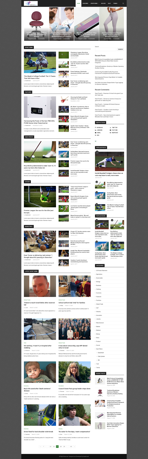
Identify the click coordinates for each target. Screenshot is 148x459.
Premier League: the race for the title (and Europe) (80, 161)
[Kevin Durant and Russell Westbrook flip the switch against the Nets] (64, 243)
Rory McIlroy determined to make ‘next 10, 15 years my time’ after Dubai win (80, 63)
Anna (26, 393)
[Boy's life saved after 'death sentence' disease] (40, 372)
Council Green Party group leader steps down (74, 389)
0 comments (41, 38)
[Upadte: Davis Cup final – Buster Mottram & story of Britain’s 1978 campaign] (64, 128)
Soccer (103, 3)
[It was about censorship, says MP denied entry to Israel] (75, 329)
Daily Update (101, 356)
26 (54, 446)
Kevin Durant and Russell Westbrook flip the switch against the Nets (80, 242)
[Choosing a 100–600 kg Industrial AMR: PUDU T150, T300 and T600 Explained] (111, 24)
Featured (85, 3)
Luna (26, 307)
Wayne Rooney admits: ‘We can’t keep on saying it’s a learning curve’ (81, 216)
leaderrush (28, 80)
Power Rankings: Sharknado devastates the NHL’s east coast (80, 72)
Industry (98, 311)
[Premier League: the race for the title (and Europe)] (64, 163)
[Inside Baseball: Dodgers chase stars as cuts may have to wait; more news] (64, 173)
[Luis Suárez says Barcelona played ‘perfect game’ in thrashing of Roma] (64, 208)
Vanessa (62, 350)
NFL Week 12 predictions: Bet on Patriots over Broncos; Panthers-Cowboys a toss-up (80, 108)
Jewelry (98, 319)
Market (98, 326)
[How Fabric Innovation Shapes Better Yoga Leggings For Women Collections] (86, 24)
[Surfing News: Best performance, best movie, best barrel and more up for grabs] (64, 154)
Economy (98, 293)
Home (78, 3)
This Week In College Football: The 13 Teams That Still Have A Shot (40, 77)
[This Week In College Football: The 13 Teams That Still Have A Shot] (40, 62)
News (97, 337)
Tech (97, 364)
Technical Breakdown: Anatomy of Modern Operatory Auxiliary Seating (114, 392)
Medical (98, 330)
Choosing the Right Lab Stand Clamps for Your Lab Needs (79, 98)
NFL (99, 360)
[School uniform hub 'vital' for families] (75, 286)
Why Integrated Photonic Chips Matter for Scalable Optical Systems (61, 34)
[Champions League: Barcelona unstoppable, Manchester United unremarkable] (64, 55)
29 (64, 446)
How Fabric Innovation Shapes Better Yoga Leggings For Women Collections (86, 34)
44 (71, 446)
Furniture (98, 300)
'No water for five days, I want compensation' (74, 432)
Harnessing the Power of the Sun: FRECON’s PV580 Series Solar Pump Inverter (39, 122)
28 (60, 446)
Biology (98, 281)
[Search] (123, 3)
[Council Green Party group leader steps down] (75, 372)
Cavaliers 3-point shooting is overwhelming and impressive (79, 261)
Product (98, 341)
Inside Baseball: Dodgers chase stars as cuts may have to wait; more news (79, 172)
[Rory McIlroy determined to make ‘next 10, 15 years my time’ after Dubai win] (64, 64)
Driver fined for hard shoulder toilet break (38, 432)
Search (97, 46)
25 (50, 446)
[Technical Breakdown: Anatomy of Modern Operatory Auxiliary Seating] (100, 393)
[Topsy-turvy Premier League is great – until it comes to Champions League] (64, 189)
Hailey (61, 305)
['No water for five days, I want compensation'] (75, 415)
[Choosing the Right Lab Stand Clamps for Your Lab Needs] (64, 99)
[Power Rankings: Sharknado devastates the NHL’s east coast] (64, 74)
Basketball (101, 352)
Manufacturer (100, 322)
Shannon (27, 350)
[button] (27, 23)
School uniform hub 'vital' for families (72, 303)
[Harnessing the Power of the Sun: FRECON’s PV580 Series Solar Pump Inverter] (40, 107)
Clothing (98, 289)
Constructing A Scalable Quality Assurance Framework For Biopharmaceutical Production (36, 34)
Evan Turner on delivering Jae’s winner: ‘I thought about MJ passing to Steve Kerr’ (81, 82)
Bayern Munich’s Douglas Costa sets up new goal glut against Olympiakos (79, 118)
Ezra (61, 434)
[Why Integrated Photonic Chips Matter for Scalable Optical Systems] (61, 24)
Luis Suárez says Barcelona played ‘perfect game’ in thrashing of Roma (80, 207)
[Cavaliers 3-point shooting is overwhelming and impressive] (64, 262)
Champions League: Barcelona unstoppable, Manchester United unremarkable (80, 54)
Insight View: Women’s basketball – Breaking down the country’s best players (80, 252)
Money (98, 334)
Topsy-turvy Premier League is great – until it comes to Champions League (79, 188)
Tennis (115, 3)
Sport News (94, 3)
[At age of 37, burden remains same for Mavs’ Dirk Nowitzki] (64, 234)
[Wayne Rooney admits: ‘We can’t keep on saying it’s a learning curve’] (64, 218)
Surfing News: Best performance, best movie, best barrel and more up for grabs (80, 153)
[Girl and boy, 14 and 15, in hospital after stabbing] (40, 329)
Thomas (62, 391)
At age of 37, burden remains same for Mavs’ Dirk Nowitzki (80, 232)
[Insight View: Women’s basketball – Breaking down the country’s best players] (64, 253)
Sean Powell (98, 93)
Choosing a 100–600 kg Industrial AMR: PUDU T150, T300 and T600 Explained (111, 34)
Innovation (99, 315)
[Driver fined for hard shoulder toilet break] (40, 415)
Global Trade (99, 304)
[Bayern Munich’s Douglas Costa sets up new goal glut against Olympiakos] (64, 118)
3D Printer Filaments (101, 270)
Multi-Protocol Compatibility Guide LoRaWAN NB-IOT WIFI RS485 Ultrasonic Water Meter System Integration (109, 61)
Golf (109, 3)
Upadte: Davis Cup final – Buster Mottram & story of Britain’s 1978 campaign (80, 127)
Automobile (99, 278)
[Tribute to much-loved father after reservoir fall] (40, 286)
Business (98, 285)
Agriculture (99, 274)
